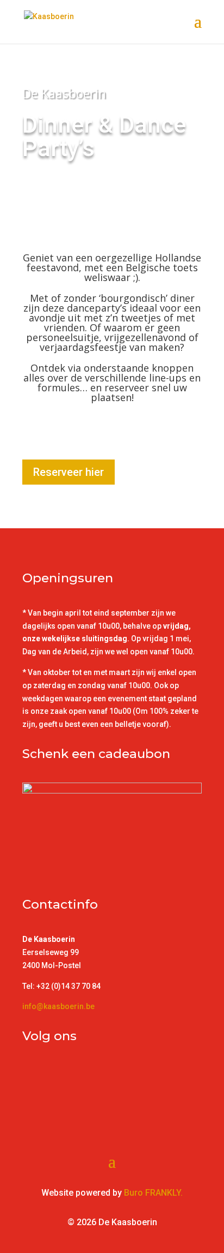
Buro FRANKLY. (153, 1193)
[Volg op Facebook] (31, 1073)
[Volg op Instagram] (52, 1073)
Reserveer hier (68, 472)
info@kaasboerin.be (58, 1006)
